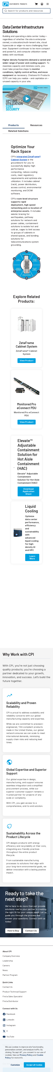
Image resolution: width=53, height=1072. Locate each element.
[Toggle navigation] (47, 4)
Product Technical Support (14, 992)
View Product (26, 360)
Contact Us (31, 930)
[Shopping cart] (36, 4)
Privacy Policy (26, 1055)
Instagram (11, 1025)
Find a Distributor (10, 1001)
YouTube (10, 1037)
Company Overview (11, 956)
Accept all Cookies (34, 1065)
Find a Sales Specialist (13, 997)
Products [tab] (13, 125)
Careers (6, 966)
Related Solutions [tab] (18, 131)
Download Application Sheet (28, 491)
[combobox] (26, 10)
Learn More (32, 557)
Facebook (10, 1014)
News (5, 970)
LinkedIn (10, 1020)
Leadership (8, 961)
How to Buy (13, 930)
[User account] (42, 4)
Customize (15, 1065)
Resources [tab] (36, 125)
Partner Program (10, 975)
